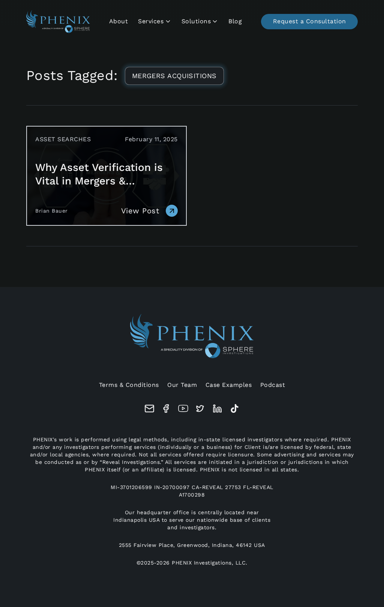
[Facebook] (166, 408)
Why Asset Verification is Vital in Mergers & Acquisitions (99, 174)
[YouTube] (183, 408)
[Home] (58, 21)
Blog (235, 21)
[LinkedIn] (217, 408)
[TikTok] (235, 408)
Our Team (182, 384)
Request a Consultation (309, 21)
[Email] (149, 408)
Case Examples (229, 384)
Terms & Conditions (129, 384)
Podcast (272, 384)
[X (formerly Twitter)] (200, 408)
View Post (140, 210)
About (118, 21)
